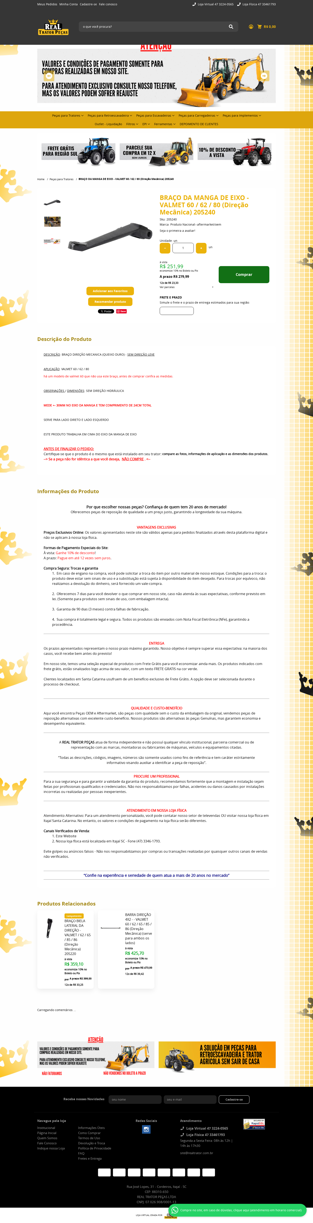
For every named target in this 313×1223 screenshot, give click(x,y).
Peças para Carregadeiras (197, 115)
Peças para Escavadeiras (153, 115)
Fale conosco (108, 4)
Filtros (130, 124)
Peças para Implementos (240, 115)
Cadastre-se (88, 4)
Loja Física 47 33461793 (259, 4)
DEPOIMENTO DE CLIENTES (199, 124)
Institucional (46, 1128)
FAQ (81, 1153)
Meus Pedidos (47, 4)
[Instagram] (146, 1129)
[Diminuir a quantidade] (165, 248)
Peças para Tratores (66, 115)
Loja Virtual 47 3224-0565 (215, 4)
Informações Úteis (91, 1128)
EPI (144, 124)
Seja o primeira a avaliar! (177, 231)
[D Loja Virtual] (169, 1215)
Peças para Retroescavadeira (108, 115)
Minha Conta (68, 4)
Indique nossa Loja (51, 1148)
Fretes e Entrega (90, 1158)
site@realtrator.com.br (196, 1153)
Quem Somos (47, 1138)
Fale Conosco (47, 1143)
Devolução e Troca (91, 1143)
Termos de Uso (89, 1138)
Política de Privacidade (94, 1148)
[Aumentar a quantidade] (201, 248)
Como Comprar (89, 1133)
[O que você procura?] (231, 27)
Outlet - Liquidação (108, 124)
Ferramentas (163, 124)
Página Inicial (46, 1133)
